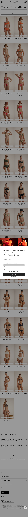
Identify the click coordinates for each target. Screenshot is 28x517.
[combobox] (4, 263)
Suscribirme (14, 274)
